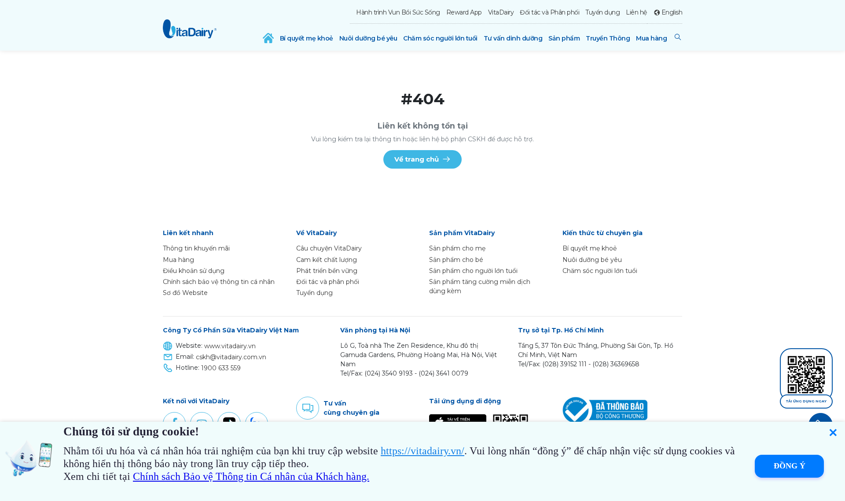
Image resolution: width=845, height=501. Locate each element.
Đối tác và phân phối (327, 282)
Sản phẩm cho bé (456, 260)
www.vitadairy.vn (230, 346)
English (671, 12)
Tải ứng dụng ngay (806, 401)
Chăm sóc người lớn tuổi (440, 38)
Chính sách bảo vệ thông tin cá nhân (219, 282)
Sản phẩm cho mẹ (457, 248)
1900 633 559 (221, 368)
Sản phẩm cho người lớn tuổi (473, 271)
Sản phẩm (564, 38)
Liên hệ (636, 12)
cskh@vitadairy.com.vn (231, 357)
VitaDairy (501, 12)
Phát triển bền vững (326, 271)
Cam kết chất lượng (326, 260)
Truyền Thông (608, 38)
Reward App (464, 12)
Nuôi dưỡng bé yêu (368, 38)
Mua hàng (651, 38)
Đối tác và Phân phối (549, 12)
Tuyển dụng (602, 12)
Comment (307, 408)
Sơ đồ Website (185, 293)
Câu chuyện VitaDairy (329, 248)
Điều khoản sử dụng (193, 271)
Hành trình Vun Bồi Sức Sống (398, 12)
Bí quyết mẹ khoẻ (306, 38)
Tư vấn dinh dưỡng (513, 38)
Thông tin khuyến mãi (196, 248)
